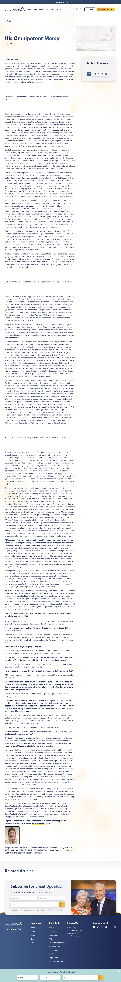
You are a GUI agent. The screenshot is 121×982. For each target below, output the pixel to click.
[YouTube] (106, 927)
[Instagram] (98, 927)
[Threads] (115, 927)
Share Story (53, 950)
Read (41, 9)
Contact (52, 954)
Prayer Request (54, 946)
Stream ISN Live (105, 9)
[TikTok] (111, 927)
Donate (90, 9)
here (19, 809)
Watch (30, 9)
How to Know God (13, 929)
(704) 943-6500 (73, 933)
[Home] (15, 9)
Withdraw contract (56, 961)
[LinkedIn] (102, 74)
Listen (36, 9)
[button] (116, 2)
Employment (53, 958)
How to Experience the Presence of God (18, 33)
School (52, 9)
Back (9, 21)
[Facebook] (95, 74)
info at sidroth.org (73, 936)
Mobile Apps (53, 935)
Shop (46, 9)
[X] (99, 74)
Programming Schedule (57, 943)
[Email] (106, 74)
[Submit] (62, 904)
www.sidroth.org (38, 823)
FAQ (50, 939)
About (58, 9)
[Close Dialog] (119, 971)
